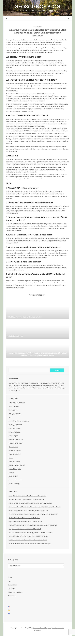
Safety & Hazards (14, 462)
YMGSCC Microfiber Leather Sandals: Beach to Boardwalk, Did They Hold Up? (33, 525)
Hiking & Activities (14, 428)
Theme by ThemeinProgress (42, 628)
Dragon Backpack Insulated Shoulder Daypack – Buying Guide (28, 510)
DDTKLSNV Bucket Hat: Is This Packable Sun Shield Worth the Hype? (30, 544)
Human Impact (13, 436)
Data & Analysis (14, 406)
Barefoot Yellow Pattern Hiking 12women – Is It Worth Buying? (28, 536)
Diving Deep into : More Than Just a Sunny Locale (27, 496)
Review (11, 458)
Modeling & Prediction (16, 439)
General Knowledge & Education (19, 421)
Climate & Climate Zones (17, 403)
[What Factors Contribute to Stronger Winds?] (37, 310)
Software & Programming (17, 465)
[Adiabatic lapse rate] (37, 329)
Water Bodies (13, 476)
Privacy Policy (12, 585)
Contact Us (11, 596)
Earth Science (13, 410)
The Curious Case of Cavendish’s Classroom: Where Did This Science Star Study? (34, 507)
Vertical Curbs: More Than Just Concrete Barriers (24, 518)
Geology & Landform (15, 425)
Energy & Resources (15, 414)
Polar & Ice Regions (15, 450)
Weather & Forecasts (37, 36)
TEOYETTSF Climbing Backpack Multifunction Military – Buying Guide (30, 503)
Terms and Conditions (15, 592)
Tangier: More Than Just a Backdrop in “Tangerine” (25, 529)
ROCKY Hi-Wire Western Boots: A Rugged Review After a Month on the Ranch (33, 514)
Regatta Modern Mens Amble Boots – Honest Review (25, 521)
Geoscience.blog (37, 7)
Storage (11, 472)
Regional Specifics (14, 454)
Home (10, 577)
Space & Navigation (15, 469)
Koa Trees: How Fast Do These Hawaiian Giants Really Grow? (28, 540)
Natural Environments (15, 443)
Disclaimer (11, 588)
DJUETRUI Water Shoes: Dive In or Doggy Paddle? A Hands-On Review (30, 533)
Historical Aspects (14, 432)
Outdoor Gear (13, 447)
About (10, 581)
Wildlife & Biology (14, 484)
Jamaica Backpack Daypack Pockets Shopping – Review (26, 499)
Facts (10, 417)
